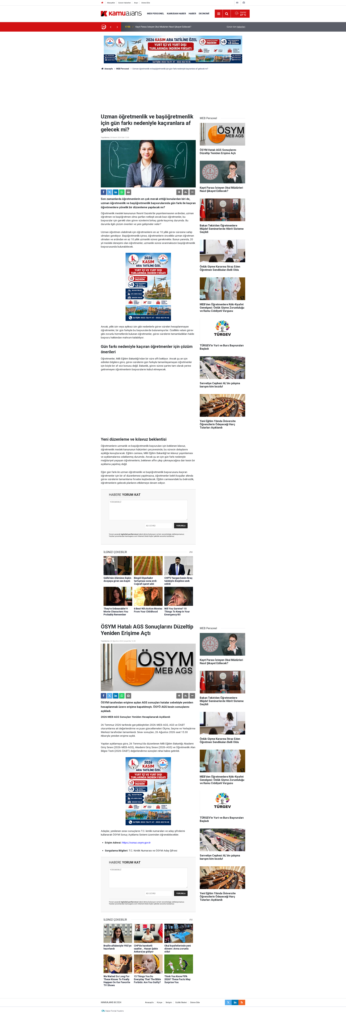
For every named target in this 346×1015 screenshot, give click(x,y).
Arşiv (136, 3)
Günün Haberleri (124, 3)
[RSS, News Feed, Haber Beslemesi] (241, 1002)
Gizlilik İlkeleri (181, 1002)
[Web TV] (237, 2)
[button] (179, 192)
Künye (159, 1002)
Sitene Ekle (145, 3)
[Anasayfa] (102, 3)
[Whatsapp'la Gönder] (121, 192)
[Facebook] (103, 192)
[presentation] (110, 26)
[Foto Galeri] (243, 2)
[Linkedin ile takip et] (235, 1002)
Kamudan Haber (176, 13)
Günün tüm (236, 27)
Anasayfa (108, 69)
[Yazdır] (128, 192)
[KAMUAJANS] (121, 13)
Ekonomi (204, 13)
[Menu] (218, 13)
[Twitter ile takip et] (228, 1002)
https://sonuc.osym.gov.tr (136, 842)
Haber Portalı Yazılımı (114, 1011)
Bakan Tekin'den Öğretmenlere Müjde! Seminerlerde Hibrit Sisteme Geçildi (170, 27)
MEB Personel (155, 13)
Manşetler (111, 3)
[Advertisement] (173, 93)
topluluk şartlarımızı (130, 534)
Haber (192, 13)
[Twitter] (109, 192)
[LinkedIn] (115, 192)
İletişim (169, 1002)
